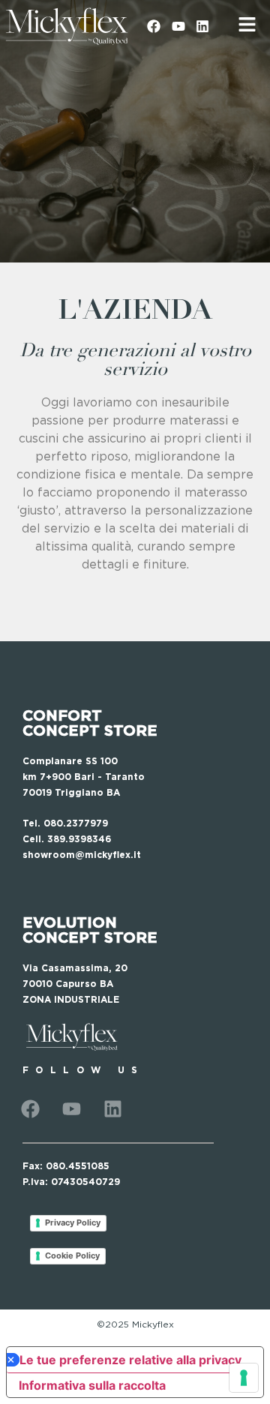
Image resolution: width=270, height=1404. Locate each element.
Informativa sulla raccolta (92, 1385)
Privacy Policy (72, 1222)
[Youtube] (178, 26)
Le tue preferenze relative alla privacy (131, 1359)
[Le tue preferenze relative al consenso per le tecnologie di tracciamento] (244, 1378)
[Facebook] (154, 26)
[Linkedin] (202, 26)
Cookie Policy (72, 1255)
